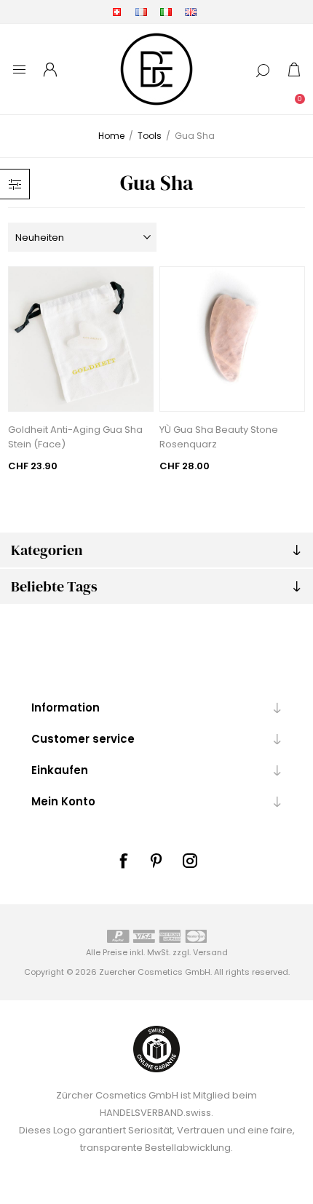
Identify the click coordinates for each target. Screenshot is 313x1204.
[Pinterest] (156, 860)
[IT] (166, 11)
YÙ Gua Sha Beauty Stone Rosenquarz (218, 437)
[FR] (141, 11)
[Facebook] (123, 860)
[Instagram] (190, 860)
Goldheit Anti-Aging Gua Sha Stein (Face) (75, 437)
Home (111, 135)
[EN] (190, 11)
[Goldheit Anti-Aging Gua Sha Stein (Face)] (81, 339)
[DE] (116, 11)
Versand (210, 952)
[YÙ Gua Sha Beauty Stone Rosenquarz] (232, 339)
